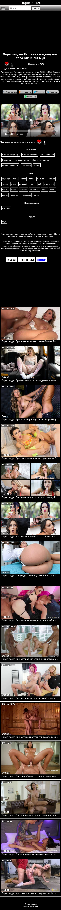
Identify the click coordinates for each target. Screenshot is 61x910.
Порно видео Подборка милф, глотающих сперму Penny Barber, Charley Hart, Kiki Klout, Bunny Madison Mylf (30, 497)
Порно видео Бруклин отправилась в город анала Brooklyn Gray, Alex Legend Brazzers (30, 458)
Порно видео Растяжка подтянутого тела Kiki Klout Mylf (30, 56)
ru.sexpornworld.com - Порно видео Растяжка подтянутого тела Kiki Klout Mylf (34, 235)
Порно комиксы (30, 906)
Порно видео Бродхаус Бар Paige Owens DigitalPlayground (30, 419)
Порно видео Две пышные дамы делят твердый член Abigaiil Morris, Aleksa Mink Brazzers (30, 620)
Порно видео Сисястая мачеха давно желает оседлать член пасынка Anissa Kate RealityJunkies (30, 815)
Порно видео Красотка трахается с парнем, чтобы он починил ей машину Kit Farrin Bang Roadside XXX (30, 893)
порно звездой (35, 250)
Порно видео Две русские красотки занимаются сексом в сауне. (30, 737)
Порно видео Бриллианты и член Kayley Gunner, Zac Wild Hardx (30, 341)
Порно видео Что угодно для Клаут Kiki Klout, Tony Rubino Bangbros (30, 575)
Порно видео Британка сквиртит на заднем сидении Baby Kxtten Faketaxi (30, 380)
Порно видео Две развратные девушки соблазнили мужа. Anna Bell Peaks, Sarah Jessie (30, 698)
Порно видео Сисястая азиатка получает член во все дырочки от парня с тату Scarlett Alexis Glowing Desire (30, 854)
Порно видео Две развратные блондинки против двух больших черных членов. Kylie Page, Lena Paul (30, 659)
